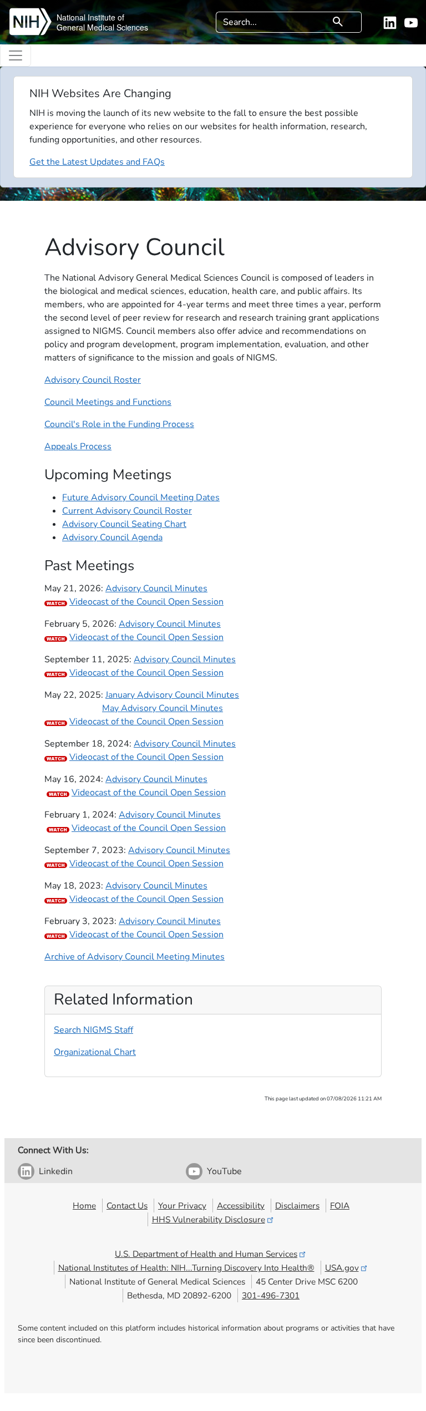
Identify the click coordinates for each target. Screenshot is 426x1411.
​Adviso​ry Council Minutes (170, 921)
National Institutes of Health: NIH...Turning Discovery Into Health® (186, 1267)
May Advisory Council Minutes (162, 708)
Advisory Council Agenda (112, 537)
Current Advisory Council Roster (127, 511)
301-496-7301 (271, 1295)
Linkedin (56, 1171)
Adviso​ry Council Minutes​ (156, 886)
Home (84, 1205)
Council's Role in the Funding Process (119, 424)
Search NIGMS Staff (93, 1030)
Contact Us (127, 1205)
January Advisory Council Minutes (172, 695)
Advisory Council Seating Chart (124, 524)
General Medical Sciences (102, 27)
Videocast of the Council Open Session (146, 602)
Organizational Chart (95, 1052)
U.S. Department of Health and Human (206, 1254)
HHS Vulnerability (208, 1219)
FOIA (339, 1205)
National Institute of (90, 17)
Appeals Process (77, 446)
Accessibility (241, 1205)
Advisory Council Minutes (156, 588)
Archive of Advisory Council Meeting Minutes (134, 957)
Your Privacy (182, 1205)
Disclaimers (297, 1205)
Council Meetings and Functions (107, 402)
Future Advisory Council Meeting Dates (141, 497)
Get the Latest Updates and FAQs (97, 162)
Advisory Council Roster (92, 380)
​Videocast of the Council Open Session (146, 721)
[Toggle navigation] (15, 55)
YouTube (224, 1171)
